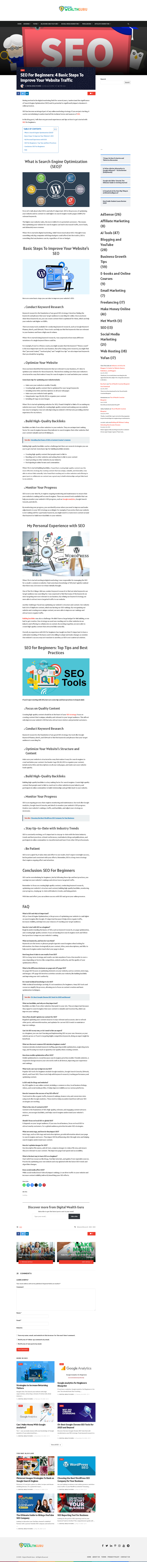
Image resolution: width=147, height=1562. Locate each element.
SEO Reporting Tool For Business (73, 1515)
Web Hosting (110, 351)
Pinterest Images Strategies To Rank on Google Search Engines (35, 1479)
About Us (96, 1557)
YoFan (105, 357)
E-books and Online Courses (115, 276)
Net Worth (108, 320)
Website (19, 1328)
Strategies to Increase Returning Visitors (32, 1386)
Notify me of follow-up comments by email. (33, 1340)
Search (103, 79)
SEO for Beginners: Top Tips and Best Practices (40, 143)
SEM (91, 1227)
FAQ (25, 150)
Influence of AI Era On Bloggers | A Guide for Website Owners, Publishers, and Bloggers (112, 368)
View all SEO (55, 1445)
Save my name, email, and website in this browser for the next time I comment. (46, 1335)
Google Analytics (69, 499)
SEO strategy (71, 714)
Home (19, 24)
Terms (103, 1557)
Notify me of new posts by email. (30, 1344)
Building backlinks (28, 618)
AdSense (26, 24)
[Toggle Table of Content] (54, 129)
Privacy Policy (113, 1557)
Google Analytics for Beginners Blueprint (72, 1384)
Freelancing (86, 24)
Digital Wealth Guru (34, 86)
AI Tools (106, 232)
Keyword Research (83, 1227)
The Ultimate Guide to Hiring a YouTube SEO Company (35, 1516)
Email (18, 1320)
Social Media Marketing (70, 24)
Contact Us (125, 1557)
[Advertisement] (115, 118)
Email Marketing (113, 290)
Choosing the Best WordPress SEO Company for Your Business (74, 1479)
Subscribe (74, 1216)
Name (19, 1313)
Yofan (35, 24)
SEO (22, 70)
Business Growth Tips (113, 259)
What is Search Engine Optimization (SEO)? (38, 133)
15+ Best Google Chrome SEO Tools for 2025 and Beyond (76, 1426)
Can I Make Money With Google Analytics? (31, 1426)
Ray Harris (103, 384)
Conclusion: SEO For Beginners (34, 146)
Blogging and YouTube (49, 24)
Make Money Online (115, 309)
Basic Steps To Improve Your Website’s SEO (39, 136)
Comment (20, 1287)
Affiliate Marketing (102, 24)
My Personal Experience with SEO (35, 139)
